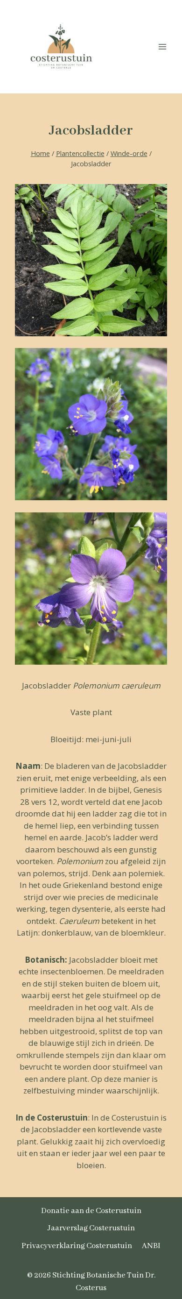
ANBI (151, 1246)
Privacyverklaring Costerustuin (76, 1246)
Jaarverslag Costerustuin (91, 1228)
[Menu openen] (162, 46)
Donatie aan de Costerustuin (91, 1211)
